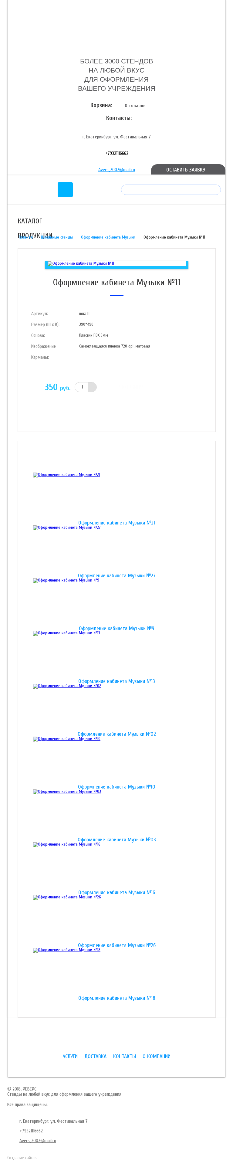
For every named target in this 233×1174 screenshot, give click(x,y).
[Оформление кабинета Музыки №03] (116, 813)
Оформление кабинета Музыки (108, 237)
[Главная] (116, 28)
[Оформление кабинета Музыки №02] (116, 708)
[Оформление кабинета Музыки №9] (116, 602)
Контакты (124, 1056)
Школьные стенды (57, 237)
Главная (26, 237)
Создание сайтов (22, 1157)
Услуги (70, 1056)
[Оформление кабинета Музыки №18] (116, 972)
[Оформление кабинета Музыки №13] (116, 655)
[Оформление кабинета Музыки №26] (116, 919)
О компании (157, 1056)
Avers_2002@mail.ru (116, 169)
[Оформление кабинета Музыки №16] (116, 866)
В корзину (130, 387)
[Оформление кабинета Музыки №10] (116, 761)
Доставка (95, 1056)
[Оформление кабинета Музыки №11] (81, 263)
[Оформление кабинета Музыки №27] (116, 549)
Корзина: (101, 105)
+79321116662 (116, 153)
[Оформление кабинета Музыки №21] (116, 497)
